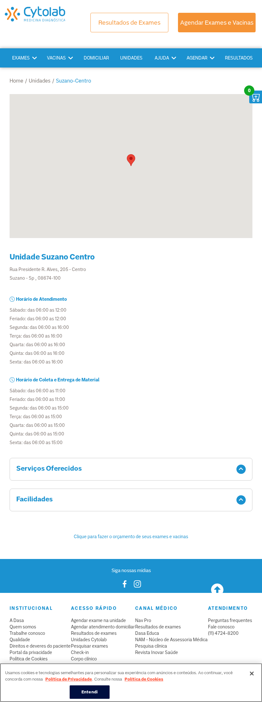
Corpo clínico (84, 658)
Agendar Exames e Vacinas (216, 22)
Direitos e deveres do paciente (40, 646)
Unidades (131, 57)
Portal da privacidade (31, 652)
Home (16, 81)
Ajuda (162, 57)
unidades (39, 81)
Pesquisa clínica (151, 646)
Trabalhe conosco (27, 633)
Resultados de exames (94, 633)
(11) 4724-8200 (223, 633)
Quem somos (23, 626)
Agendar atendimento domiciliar (103, 626)
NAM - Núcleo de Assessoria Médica (171, 639)
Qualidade (20, 639)
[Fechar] (252, 673)
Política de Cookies (29, 658)
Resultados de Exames (129, 22)
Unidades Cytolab (89, 639)
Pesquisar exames (89, 646)
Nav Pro (143, 620)
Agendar (197, 57)
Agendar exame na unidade (98, 620)
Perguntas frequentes (230, 620)
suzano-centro (73, 81)
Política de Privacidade (68, 679)
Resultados (239, 57)
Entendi (89, 692)
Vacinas (56, 57)
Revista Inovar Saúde (156, 652)
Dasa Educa (147, 633)
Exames (21, 57)
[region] (131, 682)
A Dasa (17, 620)
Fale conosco (221, 626)
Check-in (80, 652)
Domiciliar (96, 57)
